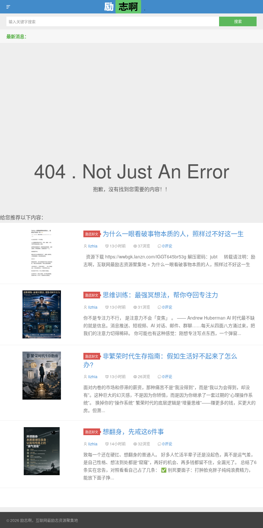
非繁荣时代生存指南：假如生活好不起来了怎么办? (160, 360)
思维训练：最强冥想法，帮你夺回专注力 (160, 294)
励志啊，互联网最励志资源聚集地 (131, 6)
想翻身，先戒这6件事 (133, 431)
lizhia (93, 245)
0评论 (167, 245)
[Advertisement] (131, 91)
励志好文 (91, 234)
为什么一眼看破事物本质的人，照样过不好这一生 (173, 233)
